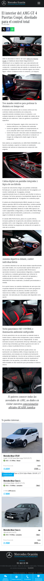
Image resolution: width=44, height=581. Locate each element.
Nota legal (31, 573)
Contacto (40, 573)
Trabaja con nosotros (19, 573)
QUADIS (31, 568)
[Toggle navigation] (39, 3)
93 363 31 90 (22, 563)
